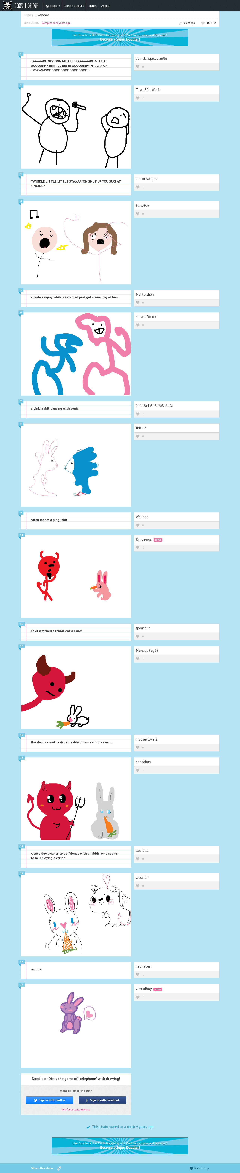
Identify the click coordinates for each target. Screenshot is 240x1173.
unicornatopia (146, 178)
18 (21, 984)
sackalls (142, 850)
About (105, 6)
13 (21, 735)
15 (21, 846)
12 (21, 646)
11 (21, 623)
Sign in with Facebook (104, 1100)
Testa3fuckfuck (148, 89)
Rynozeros (144, 539)
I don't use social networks (76, 1109)
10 (21, 535)
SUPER (158, 539)
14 (21, 757)
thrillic (141, 427)
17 (21, 962)
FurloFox (143, 205)
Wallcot (142, 516)
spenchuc (143, 628)
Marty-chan (145, 294)
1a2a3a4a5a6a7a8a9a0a (154, 405)
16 (21, 873)
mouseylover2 (146, 739)
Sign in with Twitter (51, 1100)
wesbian (142, 877)
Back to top (201, 1168)
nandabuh (143, 761)
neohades (143, 966)
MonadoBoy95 (147, 650)
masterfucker (146, 316)
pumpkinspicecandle (151, 58)
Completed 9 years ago (56, 23)
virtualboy (144, 988)
